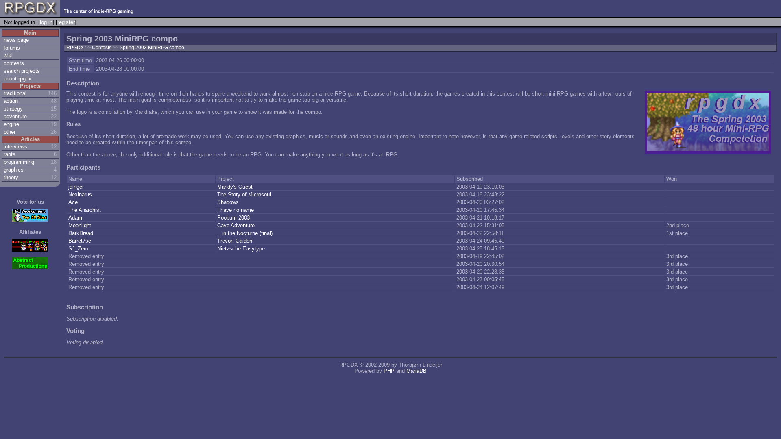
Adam (76, 218)
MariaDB (416, 371)
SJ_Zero (79, 249)
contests (14, 63)
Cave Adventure (236, 225)
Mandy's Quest (235, 187)
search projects (22, 71)
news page (16, 40)
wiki (8, 55)
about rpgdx (17, 79)
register (66, 22)
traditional (15, 93)
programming (19, 162)
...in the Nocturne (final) (245, 233)
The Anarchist (85, 210)
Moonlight (80, 225)
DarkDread (81, 233)
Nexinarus (81, 194)
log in (46, 22)
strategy (13, 109)
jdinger (76, 187)
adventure (15, 116)
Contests (102, 47)
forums (12, 48)
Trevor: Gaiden (235, 241)
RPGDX (75, 47)
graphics (14, 170)
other (9, 132)
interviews (15, 146)
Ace (73, 202)
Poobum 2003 (234, 218)
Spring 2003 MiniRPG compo (152, 47)
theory (11, 177)
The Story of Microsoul (245, 194)
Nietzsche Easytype (241, 249)
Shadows (228, 202)
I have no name (236, 210)
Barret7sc (80, 241)
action (11, 101)
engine (11, 124)
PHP (389, 371)
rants (9, 154)
